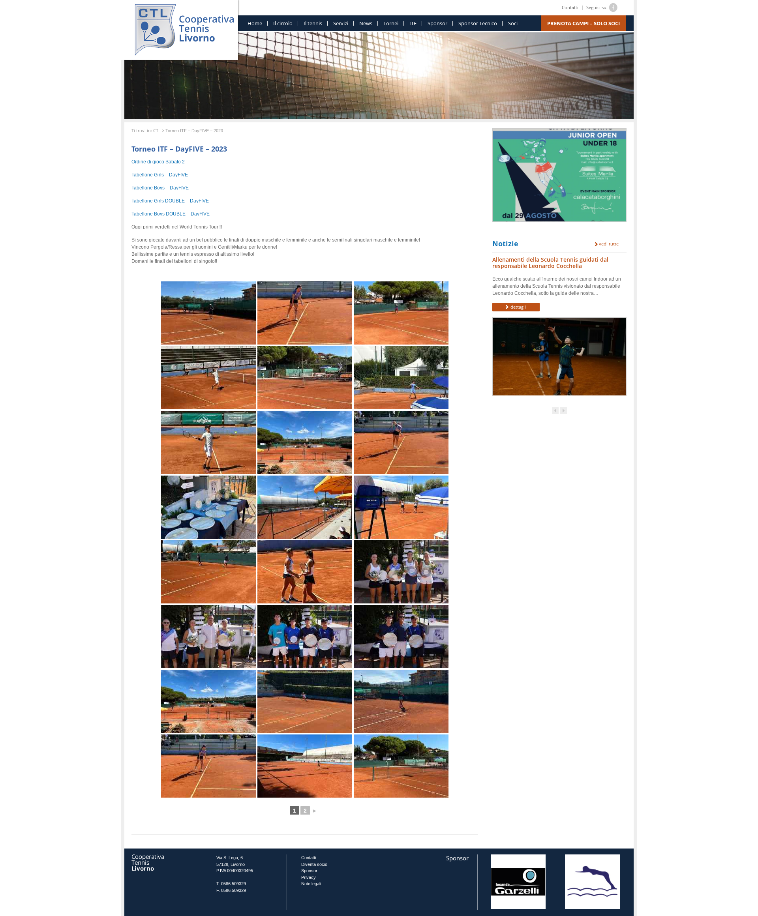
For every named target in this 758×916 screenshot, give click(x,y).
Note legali (311, 883)
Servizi (340, 23)
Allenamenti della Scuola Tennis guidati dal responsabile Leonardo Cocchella (550, 263)
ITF (413, 23)
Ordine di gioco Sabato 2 (158, 162)
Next (563, 410)
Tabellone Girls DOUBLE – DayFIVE (170, 201)
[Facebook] (613, 7)
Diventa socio (314, 864)
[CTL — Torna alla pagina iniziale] (184, 28)
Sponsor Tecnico (477, 23)
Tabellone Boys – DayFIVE (160, 188)
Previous (555, 410)
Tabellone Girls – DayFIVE (159, 175)
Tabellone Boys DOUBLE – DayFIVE (170, 214)
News (365, 23)
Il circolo (283, 23)
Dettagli (517, 307)
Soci (513, 23)
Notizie (505, 243)
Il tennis (313, 23)
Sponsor (437, 23)
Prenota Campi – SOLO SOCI (583, 23)
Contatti (570, 7)
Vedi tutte (608, 244)
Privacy (308, 877)
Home (255, 23)
